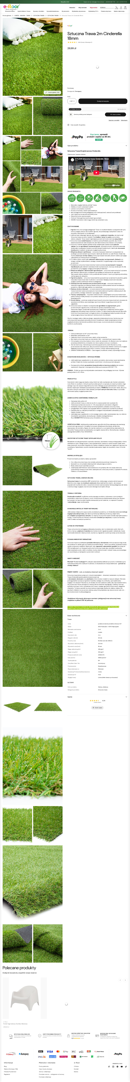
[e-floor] (11, 7)
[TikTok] (126, 1066)
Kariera (76, 1071)
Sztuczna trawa (9, 11)
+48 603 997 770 (110, 2)
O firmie (76, 1066)
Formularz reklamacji (45, 1077)
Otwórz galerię (53, 92)
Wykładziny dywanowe (78, 11)
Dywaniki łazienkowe (53, 11)
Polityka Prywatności (10, 1071)
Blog (5, 1066)
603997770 (78, 418)
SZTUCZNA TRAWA (38, 15)
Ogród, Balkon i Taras (24, 11)
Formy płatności (44, 1066)
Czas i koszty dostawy (45, 1069)
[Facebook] (109, 1066)
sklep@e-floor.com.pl (98, 2)
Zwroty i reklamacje (44, 1071)
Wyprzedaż (93, 7)
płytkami (90, 579)
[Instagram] (113, 1066)
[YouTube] (121, 1066)
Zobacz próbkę (116, 114)
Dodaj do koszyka (103, 101)
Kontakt (76, 1069)
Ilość (68, 97)
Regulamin (7, 1074)
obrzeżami (72, 579)
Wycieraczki (65, 11)
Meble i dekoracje (119, 11)
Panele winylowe (106, 11)
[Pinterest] (117, 1066)
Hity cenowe (83, 7)
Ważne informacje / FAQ (11, 1069)
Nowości (72, 7)
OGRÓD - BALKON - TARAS (22, 15)
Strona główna (7, 15)
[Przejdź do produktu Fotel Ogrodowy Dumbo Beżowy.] (25, 998)
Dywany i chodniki (38, 11)
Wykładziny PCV (93, 11)
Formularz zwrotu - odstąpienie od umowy (51, 1074)
